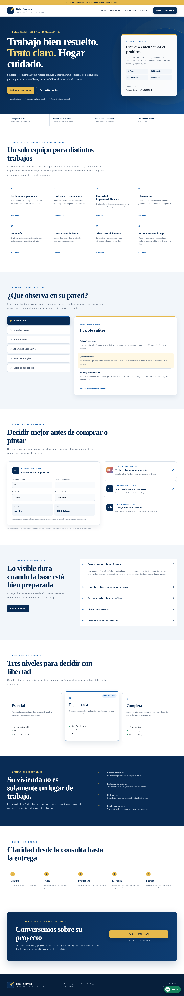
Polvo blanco (19, 320)
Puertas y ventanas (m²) (63, 479)
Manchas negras (21, 330)
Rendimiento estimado (62, 492)
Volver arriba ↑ (172, 983)
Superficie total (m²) (19, 479)
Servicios (102, 10)
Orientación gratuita (48, 90)
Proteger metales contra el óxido (128, 620)
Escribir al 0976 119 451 (139, 934)
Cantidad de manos (19, 492)
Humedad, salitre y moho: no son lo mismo (128, 587)
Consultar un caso (18, 609)
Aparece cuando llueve (24, 349)
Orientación (115, 10)
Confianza (144, 10)
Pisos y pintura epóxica (128, 609)
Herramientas (130, 10)
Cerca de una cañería (23, 368)
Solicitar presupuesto (165, 10)
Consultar (16, 215)
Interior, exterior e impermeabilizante (128, 598)
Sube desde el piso (22, 358)
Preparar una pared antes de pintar (129, 564)
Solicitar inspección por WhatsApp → (95, 388)
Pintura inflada (20, 339)
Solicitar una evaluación (20, 90)
